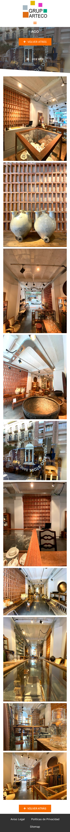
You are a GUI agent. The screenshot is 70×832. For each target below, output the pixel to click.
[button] (35, 22)
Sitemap (35, 826)
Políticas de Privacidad (45, 819)
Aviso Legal (18, 819)
